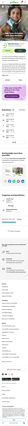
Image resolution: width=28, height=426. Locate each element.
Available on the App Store (16, 379)
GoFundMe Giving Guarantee (17, 272)
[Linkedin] (22, 181)
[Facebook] (9, 181)
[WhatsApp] (14, 181)
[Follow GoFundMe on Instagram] (12, 374)
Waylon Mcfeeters (11, 209)
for (15, 6)
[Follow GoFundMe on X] (9, 374)
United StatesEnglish (15, 369)
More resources (6, 361)
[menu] (25, 2)
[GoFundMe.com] (14, 2)
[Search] (2, 2)
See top (23, 109)
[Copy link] (5, 181)
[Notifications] (21, 2)
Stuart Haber (10, 124)
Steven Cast (10, 199)
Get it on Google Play (6, 379)
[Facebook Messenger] (18, 181)
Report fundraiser (15, 231)
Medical (19, 219)
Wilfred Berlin (10, 114)
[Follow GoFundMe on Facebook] (2, 374)
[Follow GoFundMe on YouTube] (5, 374)
